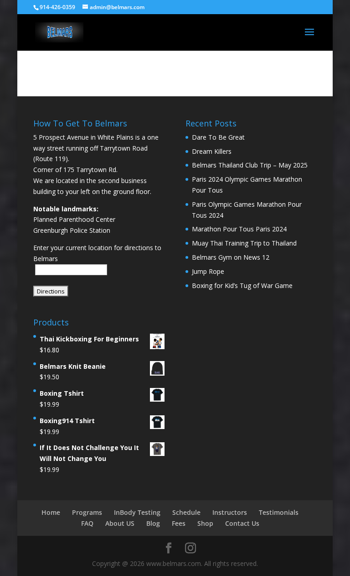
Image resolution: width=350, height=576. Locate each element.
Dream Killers (212, 151)
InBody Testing (137, 512)
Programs (87, 512)
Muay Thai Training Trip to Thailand (244, 243)
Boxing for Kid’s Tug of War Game (242, 285)
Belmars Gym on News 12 (230, 257)
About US (119, 523)
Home (50, 512)
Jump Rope (208, 271)
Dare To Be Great (218, 137)
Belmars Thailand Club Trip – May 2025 (250, 165)
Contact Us (242, 523)
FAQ (87, 523)
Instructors (229, 512)
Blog (153, 523)
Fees (178, 523)
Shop (205, 523)
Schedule (186, 512)
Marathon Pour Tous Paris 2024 (239, 229)
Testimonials (279, 512)
